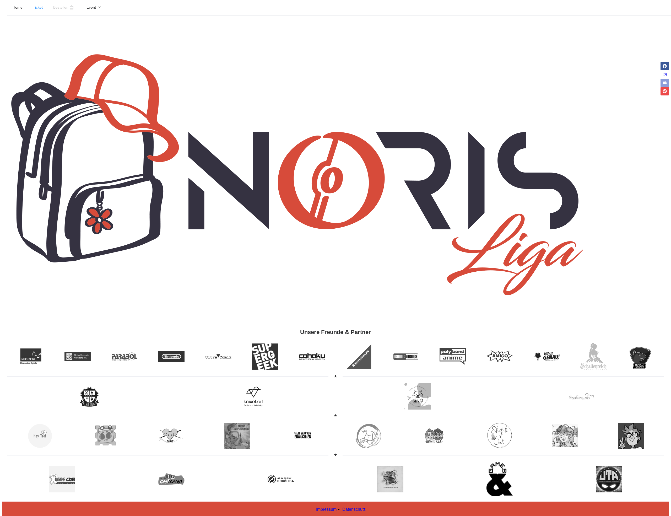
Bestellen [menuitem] (60, 7)
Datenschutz (354, 509)
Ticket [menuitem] (38, 7)
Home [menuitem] (18, 7)
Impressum (326, 509)
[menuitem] (93, 7)
